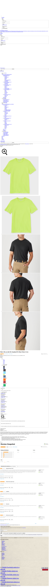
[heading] (25, 215)
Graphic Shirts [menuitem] (6, 80)
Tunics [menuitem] (6, 108)
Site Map (19, 585)
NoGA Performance (5, 132)
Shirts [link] (5, 75)
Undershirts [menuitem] (6, 83)
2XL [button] (4, 362)
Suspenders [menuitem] (6, 92)
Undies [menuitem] (6, 116)
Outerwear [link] (7, 84)
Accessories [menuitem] (4, 124)
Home (1, 144)
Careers (3, 556)
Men (2, 144)
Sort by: (11, 466)
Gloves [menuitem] (6, 91)
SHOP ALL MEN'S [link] (4, 74)
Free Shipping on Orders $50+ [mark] (4, 30)
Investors (3, 558)
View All (7, 75)
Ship (2, 389)
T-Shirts (6, 144)
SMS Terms (3, 545)
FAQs (2, 542)
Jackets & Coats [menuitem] (7, 85)
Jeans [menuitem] (5, 114)
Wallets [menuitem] (6, 125)
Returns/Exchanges (4, 546)
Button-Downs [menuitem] (6, 77)
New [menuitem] (2, 138)
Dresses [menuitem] (4, 130)
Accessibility (3, 544)
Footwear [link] (7, 94)
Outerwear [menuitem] (4, 84)
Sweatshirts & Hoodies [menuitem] (7, 110)
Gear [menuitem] (2, 136)
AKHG (2, 555)
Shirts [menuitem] (4, 75)
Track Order (3, 541)
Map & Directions (3, 405)
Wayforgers (3, 553)
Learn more (15, 537)
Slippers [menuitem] (6, 96)
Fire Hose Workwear (5, 101)
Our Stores (3, 554)
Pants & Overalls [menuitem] (7, 88)
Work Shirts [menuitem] (6, 81)
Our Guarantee (4, 549)
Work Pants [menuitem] (6, 112)
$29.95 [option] (4, 383)
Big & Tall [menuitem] (4, 97)
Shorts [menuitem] (5, 115)
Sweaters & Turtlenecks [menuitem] (8, 109)
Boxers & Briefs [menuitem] (7, 82)
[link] (3, 17)
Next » (36, 523)
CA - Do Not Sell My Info (14, 585)
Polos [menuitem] (5, 79)
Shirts (4, 144)
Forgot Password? (3, 40)
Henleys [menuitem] (6, 78)
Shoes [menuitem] (5, 122)
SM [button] (3, 359)
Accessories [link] (7, 124)
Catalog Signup (4, 547)
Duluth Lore (3, 557)
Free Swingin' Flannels (6, 100)
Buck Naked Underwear (6, 99)
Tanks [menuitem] (5, 106)
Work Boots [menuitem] (6, 95)
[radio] (1, 446)
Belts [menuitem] (5, 90)
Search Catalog (3, 142)
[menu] (24, 8)
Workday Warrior (5, 133)
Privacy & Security (2, 585)
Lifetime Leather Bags (6, 134)
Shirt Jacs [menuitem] (6, 87)
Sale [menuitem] (2, 137)
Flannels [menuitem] (6, 107)
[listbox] (26, 383)
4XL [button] (4, 363)
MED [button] (4, 360)
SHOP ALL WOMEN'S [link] (5, 104)
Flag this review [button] (2, 488)
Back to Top (7, 523)
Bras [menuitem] (5, 117)
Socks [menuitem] (5, 93)
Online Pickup (3, 543)
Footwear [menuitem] (4, 94)
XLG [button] (4, 361)
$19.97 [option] (6, 383)
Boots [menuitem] (5, 121)
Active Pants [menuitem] (6, 113)
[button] (4, 367)
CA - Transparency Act (8, 585)
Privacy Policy (24, 527)
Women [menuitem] (6, 102)
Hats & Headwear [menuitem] (7, 89)
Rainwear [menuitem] (6, 86)
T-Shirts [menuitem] (6, 76)
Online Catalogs (4, 548)
